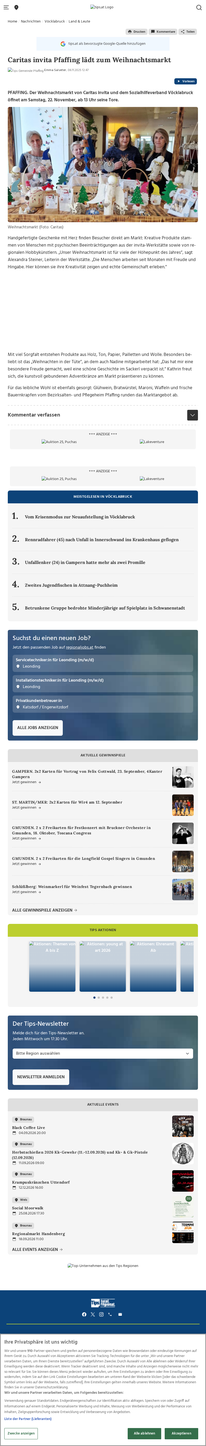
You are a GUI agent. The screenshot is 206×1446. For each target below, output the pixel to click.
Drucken (139, 32)
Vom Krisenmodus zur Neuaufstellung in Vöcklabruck (80, 516)
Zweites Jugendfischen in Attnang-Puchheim (71, 585)
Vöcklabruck (55, 21)
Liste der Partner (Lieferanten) (28, 1419)
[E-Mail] (121, 1314)
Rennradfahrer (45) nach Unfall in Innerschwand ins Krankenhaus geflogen (102, 539)
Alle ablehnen (144, 1433)
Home (12, 21)
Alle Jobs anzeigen (37, 727)
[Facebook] (84, 1314)
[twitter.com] (93, 1314)
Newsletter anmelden (41, 1077)
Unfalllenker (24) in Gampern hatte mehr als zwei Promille (85, 562)
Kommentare (166, 32)
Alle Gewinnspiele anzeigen (42, 910)
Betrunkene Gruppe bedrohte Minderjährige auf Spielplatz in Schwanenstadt (105, 608)
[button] (7, 7)
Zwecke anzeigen (21, 1433)
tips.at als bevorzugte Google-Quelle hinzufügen (107, 44)
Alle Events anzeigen (35, 1249)
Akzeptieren (181, 1433)
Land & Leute (79, 21)
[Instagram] (101, 1314)
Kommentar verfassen (34, 415)
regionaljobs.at (79, 647)
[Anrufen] (111, 1314)
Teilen (190, 32)
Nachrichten (31, 21)
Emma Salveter (55, 70)
